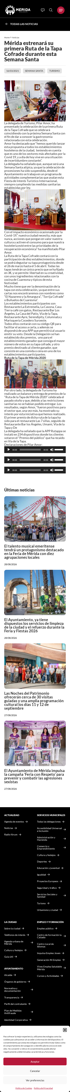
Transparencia (11, 997)
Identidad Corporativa (16, 1020)
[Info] (43, 10)
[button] (65, 1030)
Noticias (16, 37)
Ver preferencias (35, 1080)
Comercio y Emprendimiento (46, 847)
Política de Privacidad (43, 1088)
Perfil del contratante (15, 1004)
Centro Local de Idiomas (45, 945)
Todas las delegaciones (49, 821)
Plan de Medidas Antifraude (13, 1012)
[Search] (51, 10)
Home (7, 37)
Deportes (42, 861)
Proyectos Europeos (47, 881)
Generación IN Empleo (49, 960)
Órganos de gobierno (15, 981)
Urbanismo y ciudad (47, 910)
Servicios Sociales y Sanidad (47, 895)
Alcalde (8, 975)
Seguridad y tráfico (47, 888)
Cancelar (35, 1070)
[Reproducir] (8, 449)
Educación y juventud (48, 868)
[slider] (59, 449)
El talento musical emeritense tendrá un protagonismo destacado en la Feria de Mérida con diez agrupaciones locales (34, 552)
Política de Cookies (23, 1088)
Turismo (54, 70)
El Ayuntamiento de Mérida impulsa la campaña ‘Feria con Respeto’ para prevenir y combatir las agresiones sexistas (34, 776)
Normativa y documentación (12, 989)
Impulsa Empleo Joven (48, 953)
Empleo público (45, 928)
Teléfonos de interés (14, 935)
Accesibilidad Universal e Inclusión (49, 829)
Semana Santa (34, 70)
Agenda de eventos (14, 821)
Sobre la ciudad (12, 928)
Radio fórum (11, 834)
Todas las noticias (24, 23)
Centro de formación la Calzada (49, 936)
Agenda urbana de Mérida (13, 942)
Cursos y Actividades (48, 976)
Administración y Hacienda (46, 838)
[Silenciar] (52, 449)
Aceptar (35, 1061)
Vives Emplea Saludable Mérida (49, 967)
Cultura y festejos (13, 950)
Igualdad (41, 874)
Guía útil (8, 957)
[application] (35, 449)
